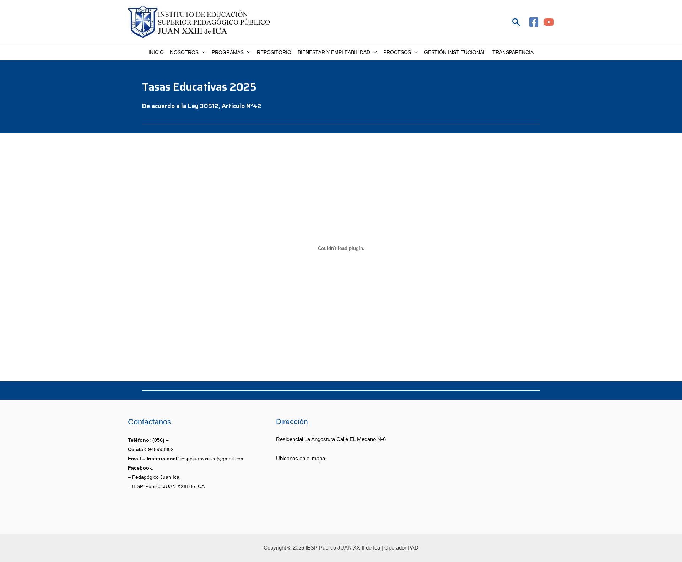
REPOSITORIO (274, 52)
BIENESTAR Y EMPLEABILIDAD (334, 52)
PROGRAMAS (228, 52)
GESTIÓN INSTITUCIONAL (455, 52)
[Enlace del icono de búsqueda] (516, 22)
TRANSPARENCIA (513, 52)
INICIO (156, 52)
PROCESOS (397, 52)
